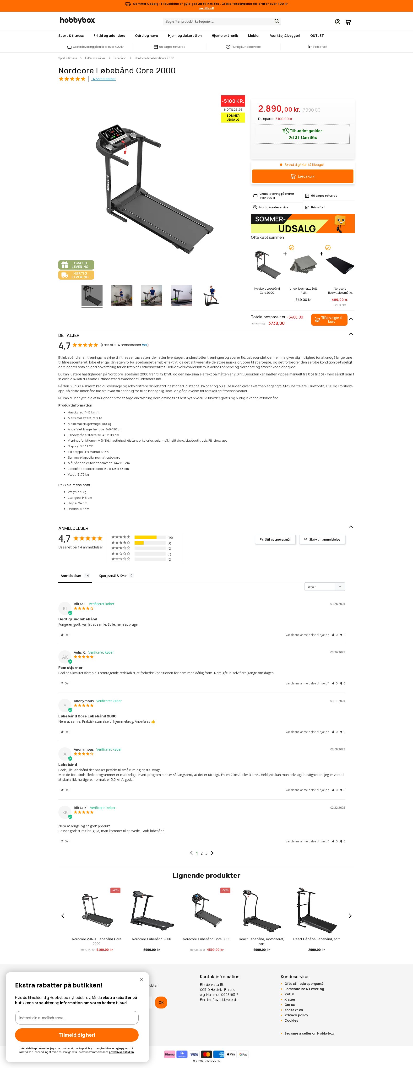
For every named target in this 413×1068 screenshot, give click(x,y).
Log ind (337, 21)
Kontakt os (293, 1010)
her (144, 344)
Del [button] (66, 635)
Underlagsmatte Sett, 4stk (303, 291)
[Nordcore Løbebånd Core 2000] (92, 296)
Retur (289, 994)
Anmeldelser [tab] (71, 575)
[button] (329, 320)
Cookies (291, 1020)
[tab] (206, 335)
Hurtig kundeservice (246, 47)
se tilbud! (206, 8)
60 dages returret (172, 47)
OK (161, 1002)
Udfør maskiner (95, 58)
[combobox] (222, 21)
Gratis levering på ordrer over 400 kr (98, 47)
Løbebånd (120, 58)
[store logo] (77, 20)
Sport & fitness (67, 58)
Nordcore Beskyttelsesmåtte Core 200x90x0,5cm (339, 291)
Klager (290, 999)
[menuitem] (71, 35)
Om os (289, 1004)
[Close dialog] (141, 980)
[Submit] (275, 21)
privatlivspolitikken (121, 1052)
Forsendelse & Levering (304, 989)
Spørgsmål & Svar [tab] (113, 575)
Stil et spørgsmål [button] (278, 539)
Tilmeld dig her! (77, 1035)
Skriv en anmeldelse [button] (324, 539)
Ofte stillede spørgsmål (304, 983)
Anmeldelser (73, 528)
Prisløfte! (317, 47)
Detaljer (69, 335)
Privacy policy (296, 1015)
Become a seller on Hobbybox (309, 1033)
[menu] (206, 36)
